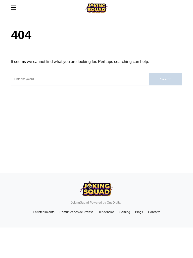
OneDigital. (114, 202)
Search (165, 79)
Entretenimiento (44, 212)
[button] (13, 8)
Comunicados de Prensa (76, 212)
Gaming (124, 212)
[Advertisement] (96, 123)
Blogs (139, 212)
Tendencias (106, 212)
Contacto (154, 212)
